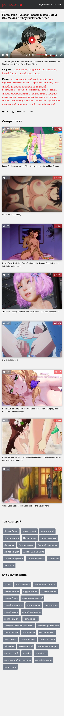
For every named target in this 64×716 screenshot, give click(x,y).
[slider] (14, 54)
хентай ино (40, 653)
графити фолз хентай (48, 625)
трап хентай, (54, 100)
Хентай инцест (11, 552)
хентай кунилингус (13, 605)
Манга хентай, (21, 69)
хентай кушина (28, 639)
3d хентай (9, 646)
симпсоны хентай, (20, 93)
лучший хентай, (19, 79)
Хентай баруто (26, 545)
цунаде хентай (26, 646)
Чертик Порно (11, 531)
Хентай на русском (13, 558)
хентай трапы (33, 605)
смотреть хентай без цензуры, (33, 97)
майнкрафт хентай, (38, 79)
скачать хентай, (39, 93)
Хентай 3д (9, 545)
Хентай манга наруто (29, 73)
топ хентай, (41, 100)
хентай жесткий (46, 632)
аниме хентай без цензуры (17, 660)
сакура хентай (11, 653)
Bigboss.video (45, 4)
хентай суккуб (11, 612)
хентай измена (11, 591)
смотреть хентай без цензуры (18, 625)
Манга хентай (47, 531)
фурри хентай (30, 591)
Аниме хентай (29, 531)
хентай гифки (30, 619)
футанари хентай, (27, 104)
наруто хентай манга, (42, 82)
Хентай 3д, (51, 69)
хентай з (27, 653)
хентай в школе (11, 619)
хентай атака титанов (44, 584)
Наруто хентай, (37, 69)
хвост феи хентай (46, 104)
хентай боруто (23, 584)
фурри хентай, (9, 104)
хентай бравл (11, 598)
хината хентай (11, 632)
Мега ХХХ (9, 565)
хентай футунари (43, 660)
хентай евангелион (31, 612)
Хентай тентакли (35, 558)
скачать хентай (49, 591)
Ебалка (7, 584)
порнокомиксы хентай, (37, 90)
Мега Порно (10, 667)
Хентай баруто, (10, 73)
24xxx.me (58, 4)
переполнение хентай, (13, 90)
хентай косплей (47, 639)
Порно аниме (29, 538)
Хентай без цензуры (47, 545)
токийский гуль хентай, (22, 100)
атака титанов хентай (32, 598)
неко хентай (10, 639)
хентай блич (29, 632)
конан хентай (51, 605)
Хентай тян (53, 558)
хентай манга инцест (47, 646)
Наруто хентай (11, 538)
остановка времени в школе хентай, (28, 86)
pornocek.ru (12, 4)
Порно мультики (48, 538)
